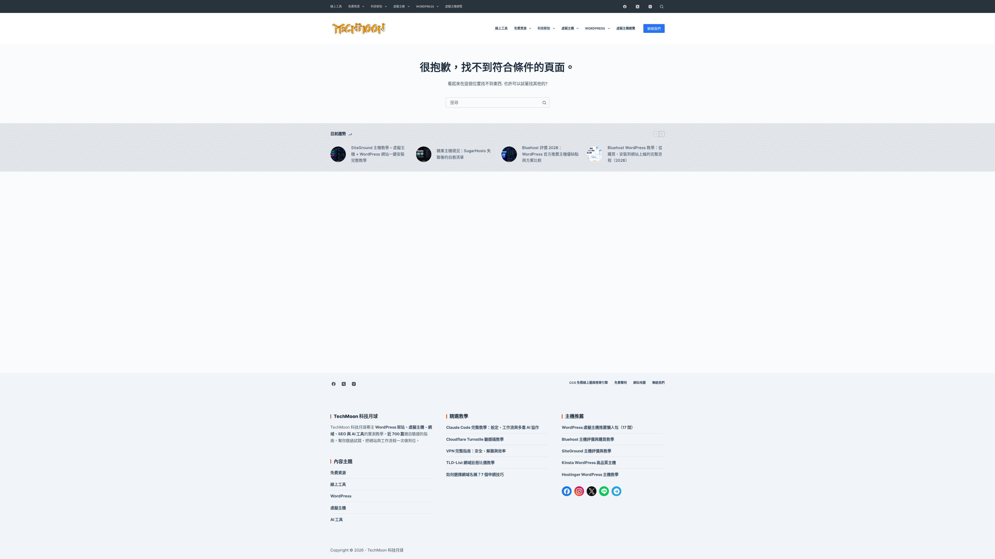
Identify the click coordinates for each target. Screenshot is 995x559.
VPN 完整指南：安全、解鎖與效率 (476, 450)
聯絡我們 (654, 28)
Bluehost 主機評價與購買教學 (588, 439)
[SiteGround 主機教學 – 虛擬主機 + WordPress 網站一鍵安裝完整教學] (338, 154)
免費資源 (354, 6)
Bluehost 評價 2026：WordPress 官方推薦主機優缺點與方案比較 (550, 154)
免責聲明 (620, 383)
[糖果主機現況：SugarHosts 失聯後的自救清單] (423, 154)
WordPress (425, 6)
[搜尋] (661, 6)
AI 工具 (336, 519)
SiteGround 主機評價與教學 (586, 450)
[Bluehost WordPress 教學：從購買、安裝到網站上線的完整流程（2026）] (594, 154)
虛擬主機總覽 (453, 6)
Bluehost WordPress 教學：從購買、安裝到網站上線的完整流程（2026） (635, 154)
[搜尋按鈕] (544, 102)
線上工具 (336, 6)
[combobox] (492, 102)
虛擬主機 (399, 6)
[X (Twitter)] (637, 6)
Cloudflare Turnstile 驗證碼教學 (475, 439)
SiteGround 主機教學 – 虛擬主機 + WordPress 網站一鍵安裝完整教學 (378, 154)
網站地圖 (639, 383)
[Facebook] (625, 6)
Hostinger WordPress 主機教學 (590, 474)
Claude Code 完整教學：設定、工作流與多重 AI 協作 (492, 427)
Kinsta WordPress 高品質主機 (589, 462)
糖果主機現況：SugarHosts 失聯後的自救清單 (464, 154)
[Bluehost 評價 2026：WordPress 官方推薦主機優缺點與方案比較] (509, 154)
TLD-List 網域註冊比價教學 (470, 462)
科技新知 (376, 6)
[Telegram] (616, 491)
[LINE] (604, 491)
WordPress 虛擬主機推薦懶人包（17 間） (598, 427)
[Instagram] (650, 6)
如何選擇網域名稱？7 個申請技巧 (475, 474)
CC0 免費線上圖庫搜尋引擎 (588, 383)
